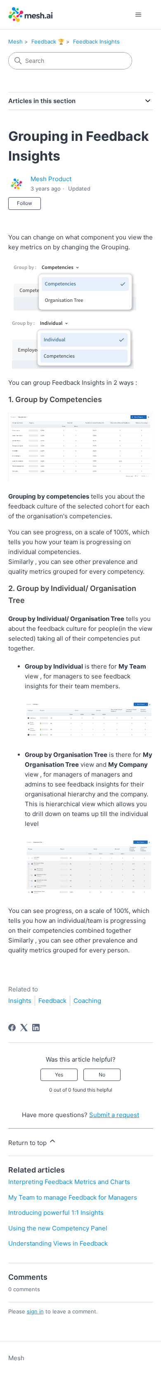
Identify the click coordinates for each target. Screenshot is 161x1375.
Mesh (15, 41)
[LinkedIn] (36, 1027)
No (102, 1074)
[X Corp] (24, 1027)
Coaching (87, 1001)
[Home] (30, 14)
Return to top (28, 1143)
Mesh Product (51, 179)
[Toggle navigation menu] (138, 14)
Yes (59, 1074)
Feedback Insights (96, 41)
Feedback (52, 1001)
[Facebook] (12, 1027)
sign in (35, 1311)
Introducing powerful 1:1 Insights (56, 1212)
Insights (19, 1001)
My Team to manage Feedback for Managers (72, 1197)
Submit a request (114, 1115)
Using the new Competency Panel (57, 1228)
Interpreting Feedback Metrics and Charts (69, 1182)
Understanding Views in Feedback (58, 1243)
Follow (24, 203)
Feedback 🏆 (47, 41)
